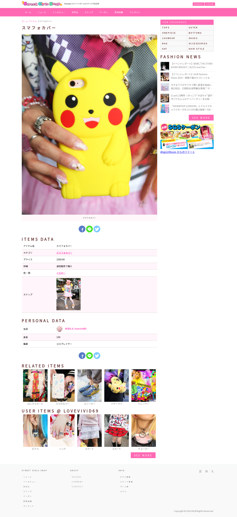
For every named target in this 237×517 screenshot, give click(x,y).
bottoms (195, 32)
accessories (198, 43)
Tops (165, 27)
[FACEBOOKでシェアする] (82, 229)
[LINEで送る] (89, 229)
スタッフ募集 (126, 481)
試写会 (75, 12)
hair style (197, 48)
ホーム (28, 12)
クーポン (104, 12)
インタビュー (59, 12)
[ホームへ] (42, 4)
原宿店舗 (119, 12)
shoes (193, 38)
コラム (123, 491)
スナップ (89, 12)
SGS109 (76, 477)
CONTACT (78, 486)
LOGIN (209, 4)
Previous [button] (25, 387)
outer (193, 27)
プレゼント (135, 12)
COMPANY (77, 481)
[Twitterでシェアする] (97, 229)
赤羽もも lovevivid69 (75, 328)
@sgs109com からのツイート (177, 152)
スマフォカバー (64, 252)
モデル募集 (125, 477)
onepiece (169, 32)
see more (143, 455)
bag (165, 43)
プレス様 (124, 486)
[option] (89, 127)
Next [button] (153, 387)
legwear (168, 38)
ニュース (42, 12)
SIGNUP (198, 4)
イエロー (60, 273)
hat (164, 48)
